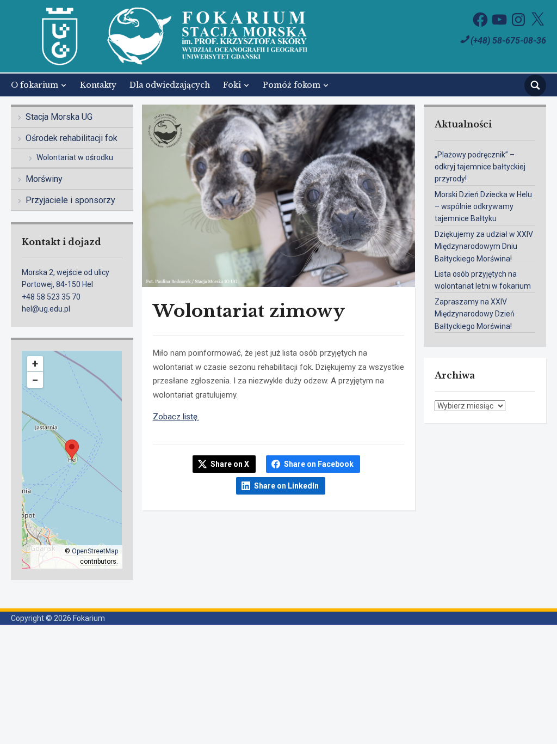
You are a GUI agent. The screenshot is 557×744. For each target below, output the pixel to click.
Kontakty (98, 85)
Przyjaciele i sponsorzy (70, 200)
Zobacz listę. (176, 417)
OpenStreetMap (95, 551)
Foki (232, 85)
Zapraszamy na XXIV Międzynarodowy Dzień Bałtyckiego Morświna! (475, 314)
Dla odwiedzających (169, 85)
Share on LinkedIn (286, 485)
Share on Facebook (319, 464)
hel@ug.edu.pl (46, 308)
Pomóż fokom (291, 85)
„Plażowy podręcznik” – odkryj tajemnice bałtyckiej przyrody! (480, 167)
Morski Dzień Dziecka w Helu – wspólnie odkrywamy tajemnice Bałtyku (483, 206)
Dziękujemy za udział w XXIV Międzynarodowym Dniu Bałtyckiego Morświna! (484, 246)
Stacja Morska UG (59, 117)
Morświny (44, 179)
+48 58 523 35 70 (51, 296)
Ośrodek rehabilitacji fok (71, 138)
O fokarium (34, 85)
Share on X (230, 464)
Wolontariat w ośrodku (74, 157)
